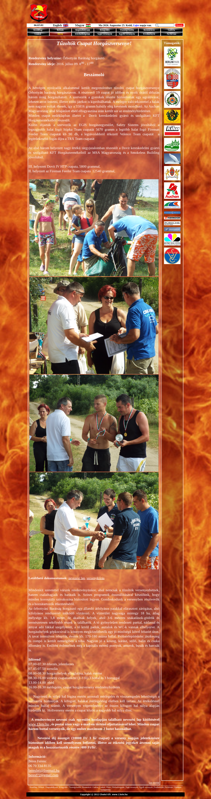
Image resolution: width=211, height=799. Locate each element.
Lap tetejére (154, 782)
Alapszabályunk (51, 787)
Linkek (102, 787)
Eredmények (159, 787)
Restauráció (86, 787)
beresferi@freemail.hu (44, 770)
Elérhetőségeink (118, 787)
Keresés (179, 25)
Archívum (169, 787)
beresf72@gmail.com (43, 775)
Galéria (95, 787)
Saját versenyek (132, 787)
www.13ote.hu (39, 724)
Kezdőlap (33, 787)
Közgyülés (63, 787)
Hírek (108, 787)
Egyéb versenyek (146, 787)
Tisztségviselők (75, 787)
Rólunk (41, 787)
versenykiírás (96, 578)
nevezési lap (76, 578)
